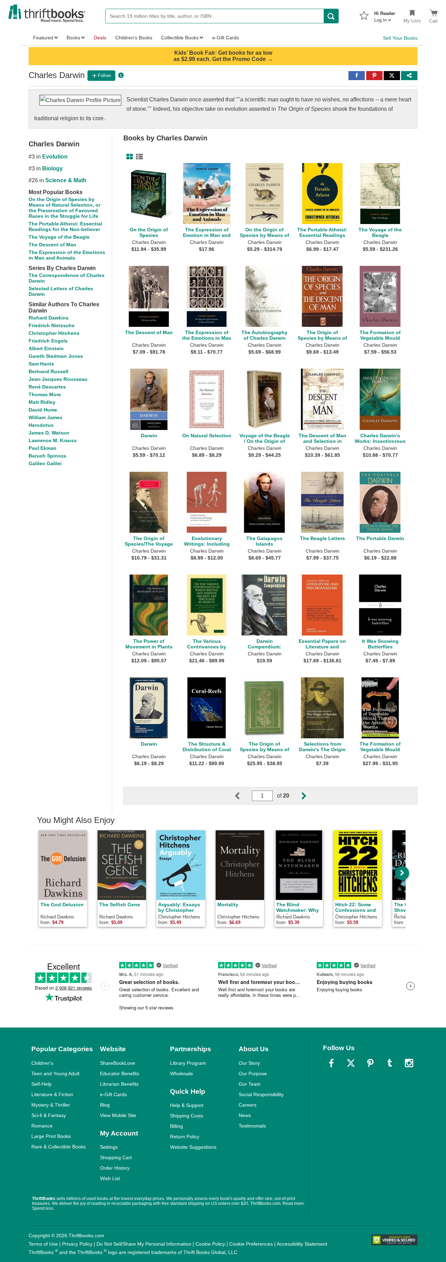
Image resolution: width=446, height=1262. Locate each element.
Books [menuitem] (73, 37)
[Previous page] (243, 795)
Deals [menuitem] (100, 37)
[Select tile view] (138, 157)
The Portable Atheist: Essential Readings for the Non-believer (65, 226)
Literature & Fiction (52, 1094)
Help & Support (186, 1105)
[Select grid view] (128, 157)
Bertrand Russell (48, 371)
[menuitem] (384, 15)
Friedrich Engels (48, 341)
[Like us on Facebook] (331, 1063)
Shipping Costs (186, 1115)
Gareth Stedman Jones (56, 356)
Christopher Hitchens (54, 333)
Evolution (55, 157)
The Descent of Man (52, 244)
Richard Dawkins (49, 318)
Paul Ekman (42, 448)
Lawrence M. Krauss (53, 440)
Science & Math (65, 180)
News (245, 1115)
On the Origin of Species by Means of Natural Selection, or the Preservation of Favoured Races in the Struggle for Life (64, 208)
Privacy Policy (77, 1244)
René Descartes (47, 387)
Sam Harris (41, 364)
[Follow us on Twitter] (351, 1063)
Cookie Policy (210, 1244)
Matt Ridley (42, 402)
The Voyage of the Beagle (59, 237)
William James (45, 417)
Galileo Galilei (45, 463)
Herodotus (41, 425)
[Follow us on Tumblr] (389, 1063)
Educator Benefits (119, 1073)
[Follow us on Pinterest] (370, 1063)
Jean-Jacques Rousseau (58, 379)
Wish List (110, 1178)
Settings (109, 1147)
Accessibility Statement (302, 1244)
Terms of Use (43, 1244)
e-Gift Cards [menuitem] (225, 37)
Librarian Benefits (119, 1084)
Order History (115, 1168)
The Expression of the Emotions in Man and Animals (67, 255)
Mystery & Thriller (50, 1105)
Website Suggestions (193, 1147)
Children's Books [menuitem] (133, 37)
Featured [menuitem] (43, 37)
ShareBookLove (117, 1063)
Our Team (250, 1084)
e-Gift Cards (113, 1094)
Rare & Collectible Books (58, 1146)
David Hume (43, 410)
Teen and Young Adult (55, 1073)
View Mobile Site (118, 1115)
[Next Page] (298, 795)
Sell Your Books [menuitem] (400, 38)
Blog (105, 1105)
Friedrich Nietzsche (52, 325)
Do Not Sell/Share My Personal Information (144, 1244)
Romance (42, 1126)
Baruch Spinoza (47, 456)
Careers (247, 1105)
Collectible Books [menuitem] (180, 37)
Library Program (188, 1063)
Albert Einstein (46, 348)
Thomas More (45, 394)
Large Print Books (51, 1136)
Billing (176, 1126)
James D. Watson (49, 433)
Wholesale (181, 1073)
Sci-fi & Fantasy (48, 1115)
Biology (52, 168)
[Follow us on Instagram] (409, 1063)
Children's (42, 1063)
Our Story (249, 1063)
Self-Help (41, 1084)
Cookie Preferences (251, 1244)
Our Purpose (253, 1073)
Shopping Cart (116, 1157)
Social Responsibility (261, 1094)
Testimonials (252, 1126)
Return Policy (184, 1136)
